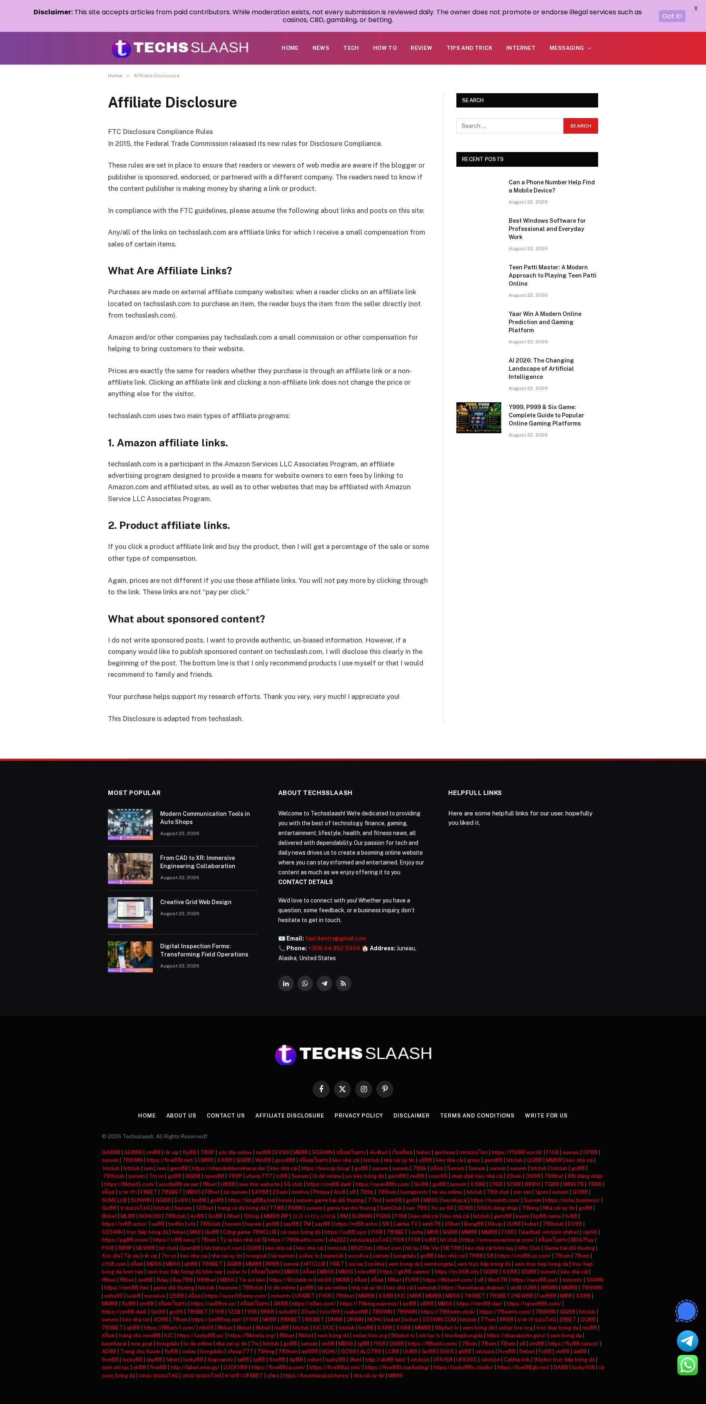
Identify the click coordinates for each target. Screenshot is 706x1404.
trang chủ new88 (139, 1335)
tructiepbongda (464, 1335)
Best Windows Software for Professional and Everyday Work (547, 228)
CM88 (205, 1160)
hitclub (371, 1160)
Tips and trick (469, 48)
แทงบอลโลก (473, 1152)
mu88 (417, 1176)
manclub (333, 1256)
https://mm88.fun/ (127, 1288)
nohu (417, 1232)
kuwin (286, 1200)
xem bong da (404, 1264)
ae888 (309, 1351)
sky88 (154, 1360)
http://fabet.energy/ (195, 1367)
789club (114, 1176)
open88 (214, 1176)
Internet (521, 48)
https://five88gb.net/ (523, 1367)
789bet (554, 1176)
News (321, 48)
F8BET (149, 1192)
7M (307, 1224)
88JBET (314, 1320)
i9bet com (389, 1248)
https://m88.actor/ (125, 1224)
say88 (291, 1224)
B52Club (362, 1248)
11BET (336, 1264)
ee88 (409, 1304)
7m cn (156, 1176)
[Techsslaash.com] (180, 48)
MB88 (300, 1152)
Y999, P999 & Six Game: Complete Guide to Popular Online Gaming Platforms (546, 415)
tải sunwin (235, 1192)
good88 (285, 1160)
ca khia (376, 1264)
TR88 (595, 1184)
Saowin (183, 1208)
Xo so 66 (442, 1208)
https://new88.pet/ (535, 1280)
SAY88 (260, 1192)
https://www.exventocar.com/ (498, 1240)
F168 (552, 1152)
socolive (358, 1256)
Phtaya (321, 1192)
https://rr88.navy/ (175, 1240)
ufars (273, 1376)
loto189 (330, 1312)
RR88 (272, 1264)
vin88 (562, 1351)
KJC (401, 1296)
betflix (176, 1224)
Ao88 (197, 1216)
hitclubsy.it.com (223, 1248)
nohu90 (113, 1296)
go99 (176, 1312)
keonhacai (454, 1200)
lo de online (197, 1344)
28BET (567, 1320)
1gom (541, 1192)
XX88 (224, 1160)
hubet (423, 1152)
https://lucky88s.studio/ (463, 1367)
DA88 (561, 1367)
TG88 (551, 1184)
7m (255, 1344)
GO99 (348, 1351)
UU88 (513, 1224)
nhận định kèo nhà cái (477, 1176)
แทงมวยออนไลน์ (158, 1376)
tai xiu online (447, 1192)
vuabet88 (356, 1312)
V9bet (452, 1224)
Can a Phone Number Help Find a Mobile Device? (552, 186)
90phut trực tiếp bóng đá (564, 1360)
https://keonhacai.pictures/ (316, 1376)
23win (514, 1176)
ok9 (515, 1288)
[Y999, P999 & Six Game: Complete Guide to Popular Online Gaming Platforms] (478, 417)
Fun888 (546, 1296)
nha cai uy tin (226, 1256)
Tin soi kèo (252, 1280)
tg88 (363, 1344)
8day (162, 1280)
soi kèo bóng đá (364, 1176)
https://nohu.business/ (572, 1200)
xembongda (438, 1264)
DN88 (335, 1320)
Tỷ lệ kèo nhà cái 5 (243, 1240)
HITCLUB (315, 1264)
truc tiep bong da (557, 1328)
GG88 (243, 1160)
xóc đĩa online (235, 1152)
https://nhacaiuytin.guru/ (516, 1335)
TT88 (277, 1208)
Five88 (507, 1351)
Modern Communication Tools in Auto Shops (205, 818)
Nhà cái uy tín (559, 1208)
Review (421, 48)
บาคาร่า (127, 1192)
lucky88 (132, 1360)
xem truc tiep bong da (541, 1264)
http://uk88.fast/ (386, 1360)
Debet (527, 1351)
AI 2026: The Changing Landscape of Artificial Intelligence (541, 368)
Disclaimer (411, 1116)
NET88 (452, 1248)
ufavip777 (259, 1176)
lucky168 (583, 1367)
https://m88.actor (356, 1224)
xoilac (189, 1351)
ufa (192, 1224)
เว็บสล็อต (402, 1152)
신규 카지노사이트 (314, 1216)
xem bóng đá (478, 1328)
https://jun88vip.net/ (216, 1320)
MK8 (195, 1232)
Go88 (109, 1208)
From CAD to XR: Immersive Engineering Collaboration (197, 862)
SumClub (391, 1208)
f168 (377, 1232)
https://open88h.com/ (382, 1184)
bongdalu (404, 1256)
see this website (259, 1184)
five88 (110, 1360)
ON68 (533, 1176)
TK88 (476, 1256)
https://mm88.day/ (479, 1304)
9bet (355, 1360)
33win (308, 1312)
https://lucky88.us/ (200, 1335)
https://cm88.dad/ (329, 1184)
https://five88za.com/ (278, 1367)
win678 (431, 1224)
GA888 (111, 1152)
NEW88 (145, 1248)
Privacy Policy (359, 1116)
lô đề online (327, 1176)
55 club (293, 1184)
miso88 (366, 1272)
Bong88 (474, 1224)
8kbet (109, 1216)
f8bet (210, 1184)
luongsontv (414, 1192)
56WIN (594, 1280)
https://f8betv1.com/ (169, 1328)
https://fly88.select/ (573, 1344)
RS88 (295, 1208)
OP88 (590, 1152)
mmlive (300, 1192)
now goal (141, 1344)
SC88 (513, 1184)
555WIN (322, 1152)
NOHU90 (150, 1216)
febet (179, 1232)
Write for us (546, 1116)
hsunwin (228, 1288)
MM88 (554, 1160)
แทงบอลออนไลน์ (369, 1240)
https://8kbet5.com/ (129, 1184)
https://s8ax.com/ (314, 1304)
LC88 (392, 1351)
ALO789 (371, 1351)
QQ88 (534, 1160)
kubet (532, 1224)
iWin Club (529, 1248)
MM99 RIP (276, 1216)
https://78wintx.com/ (505, 1312)
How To (385, 48)
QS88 (176, 1296)
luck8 (134, 1296)
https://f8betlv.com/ (433, 1344)
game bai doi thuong (351, 1208)
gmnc (473, 1160)
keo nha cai (194, 1256)
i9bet (233, 1216)
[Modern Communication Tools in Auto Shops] (130, 824)
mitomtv (572, 1280)
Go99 (421, 1184)
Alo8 (339, 1192)
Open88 (189, 1248)
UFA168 (443, 1360)
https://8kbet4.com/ (448, 1280)
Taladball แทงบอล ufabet (548, 1232)
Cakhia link (517, 1360)
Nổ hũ (412, 1248)
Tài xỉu (131, 1256)
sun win (522, 1192)
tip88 (296, 1360)
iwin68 (393, 1200)
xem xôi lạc (116, 1367)
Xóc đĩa (111, 1256)
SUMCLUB (114, 1200)
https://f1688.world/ (517, 1152)
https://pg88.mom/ (125, 1240)
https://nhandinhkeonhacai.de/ (229, 1168)
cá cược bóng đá (301, 1232)
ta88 (243, 1360)
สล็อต (436, 1168)
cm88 (153, 1152)
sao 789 (416, 1208)
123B (234, 1312)
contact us (226, 1116)
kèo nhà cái (346, 1160)
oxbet (314, 1360)
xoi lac (356, 1264)
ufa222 (337, 1240)
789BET (171, 1192)
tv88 (571, 1216)
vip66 (590, 1232)
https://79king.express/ (369, 1304)
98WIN (549, 1288)
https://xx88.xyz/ (345, 1232)
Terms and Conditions (477, 1116)
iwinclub (337, 1248)
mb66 (324, 1280)
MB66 (193, 1192)
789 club (498, 1192)
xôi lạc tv (430, 1335)
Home (290, 48)
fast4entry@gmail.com (335, 938)
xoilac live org (515, 1328)
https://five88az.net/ (335, 1367)
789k (420, 1168)
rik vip (171, 1152)
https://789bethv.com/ (296, 1240)
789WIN (132, 1160)
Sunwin (456, 1168)
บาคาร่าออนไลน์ (536, 1320)
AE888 (133, 1152)
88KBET (290, 1320)
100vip (252, 1216)
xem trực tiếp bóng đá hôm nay (185, 1272)
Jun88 (145, 1280)
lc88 (282, 1176)
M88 (416, 1296)
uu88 (158, 1224)
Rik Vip (431, 1248)
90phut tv (447, 1328)
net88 (263, 1152)
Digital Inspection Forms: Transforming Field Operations (204, 950)
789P (207, 1152)
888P (125, 1248)
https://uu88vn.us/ (214, 1304)
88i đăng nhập (585, 1176)
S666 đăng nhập (497, 1208)
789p (367, 1192)
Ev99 (181, 1200)
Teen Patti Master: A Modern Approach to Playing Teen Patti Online (553, 275)
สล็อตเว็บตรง (351, 1152)
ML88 (128, 1216)
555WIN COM (439, 1320)
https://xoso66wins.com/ (236, 1296)
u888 (425, 1160)
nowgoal (256, 1256)
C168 (496, 1184)
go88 (361, 1168)
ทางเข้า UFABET (244, 1376)
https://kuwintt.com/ (495, 1200)
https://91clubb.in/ (292, 1280)
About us (181, 1116)
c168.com (114, 1264)
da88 (580, 1351)
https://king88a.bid (251, 1200)
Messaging (567, 48)
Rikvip (495, 1224)
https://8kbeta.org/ (252, 1335)
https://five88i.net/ (170, 1160)
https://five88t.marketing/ (397, 1367)
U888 (228, 1184)
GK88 (280, 1304)
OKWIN (355, 1320)
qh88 (191, 1264)
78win (208, 1240)
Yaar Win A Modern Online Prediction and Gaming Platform (545, 322)
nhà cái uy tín (399, 1160)
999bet (206, 1280)
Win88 (263, 1160)
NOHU (374, 1320)
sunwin (571, 1152)
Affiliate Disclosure (289, 1116)
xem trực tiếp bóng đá (484, 1264)
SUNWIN (141, 1200)
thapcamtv (220, 1360)
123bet (205, 1208)
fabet (172, 1360)
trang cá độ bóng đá (241, 1208)
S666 (447, 1351)
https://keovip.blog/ (326, 1168)
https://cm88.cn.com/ (524, 1256)
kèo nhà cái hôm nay (489, 1248)
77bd (375, 1200)
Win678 (497, 1280)
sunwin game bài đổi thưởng (330, 1200)
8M (344, 1216)
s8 (352, 1192)
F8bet (212, 1192)
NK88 (343, 1280)
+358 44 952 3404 (334, 948)
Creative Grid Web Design (196, 902)
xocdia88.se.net (179, 1184)
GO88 (580, 1192)
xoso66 (438, 1176)
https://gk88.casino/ (405, 1272)
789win (387, 1192)
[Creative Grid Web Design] (130, 912)
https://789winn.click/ (448, 1312)
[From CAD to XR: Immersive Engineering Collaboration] (130, 868)
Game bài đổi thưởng (569, 1248)
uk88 (139, 1367)
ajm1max (445, 1152)
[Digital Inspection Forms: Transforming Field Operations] (130, 956)
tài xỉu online (332, 1288)
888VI (533, 1184)
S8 (385, 1224)
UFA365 (466, 1360)
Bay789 (183, 1280)
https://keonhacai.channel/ (473, 1288)
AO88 (160, 1320)
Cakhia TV (405, 1224)
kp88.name (547, 1216)
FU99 (412, 1280)
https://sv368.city (456, 1272)
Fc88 (545, 1351)
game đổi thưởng (173, 1288)
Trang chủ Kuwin (140, 1351)
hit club (449, 1240)
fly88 (190, 1152)
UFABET (305, 1296)
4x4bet (378, 1152)
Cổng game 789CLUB (250, 1232)
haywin (233, 1224)
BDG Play (582, 1240)
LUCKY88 (235, 1367)
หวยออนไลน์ (135, 1208)
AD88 (109, 1351)
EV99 (282, 1152)
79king (530, 1208)
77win (488, 1320)
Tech (351, 48)
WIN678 (573, 1184)
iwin (148, 1168)
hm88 (199, 1200)
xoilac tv (309, 1256)
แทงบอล (484, 1351)
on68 (328, 1344)
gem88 (493, 1160)
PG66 (383, 1216)
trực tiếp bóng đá (147, 1232)
